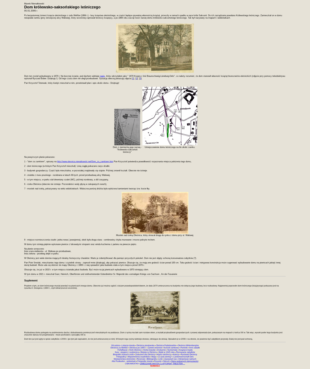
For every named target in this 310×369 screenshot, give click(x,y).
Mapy (154, 357)
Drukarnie (161, 350)
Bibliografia (151, 359)
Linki (160, 359)
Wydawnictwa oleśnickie (125, 359)
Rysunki (157, 361)
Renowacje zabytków (185, 352)
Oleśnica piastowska (145, 345)
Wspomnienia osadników (139, 357)
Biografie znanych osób (123, 354)
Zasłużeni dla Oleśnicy (145, 354)
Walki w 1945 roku (167, 352)
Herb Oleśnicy (135, 350)
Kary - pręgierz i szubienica (127, 352)
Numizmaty (172, 350)
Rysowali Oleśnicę (188, 354)
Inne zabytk (194, 348)
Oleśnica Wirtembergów (188, 345)
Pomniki (184, 348)
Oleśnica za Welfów (119, 348)
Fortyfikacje (123, 350)
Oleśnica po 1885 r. (137, 348)
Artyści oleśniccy (164, 354)
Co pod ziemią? (165, 357)
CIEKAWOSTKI (132, 364)
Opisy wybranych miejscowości (184, 361)
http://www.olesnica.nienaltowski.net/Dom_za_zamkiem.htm (85, 161)
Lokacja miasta (128, 345)
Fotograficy (121, 357)
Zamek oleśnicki (155, 348)
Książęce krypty (186, 350)
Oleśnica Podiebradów (166, 345)
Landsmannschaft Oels (183, 357)
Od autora (116, 345)
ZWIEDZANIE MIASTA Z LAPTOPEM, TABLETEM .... (162, 364)
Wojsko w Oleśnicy (148, 352)
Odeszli (166, 361)
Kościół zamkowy (171, 348)
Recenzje (141, 359)
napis (102, 76)
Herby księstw (149, 350)
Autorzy (176, 354)
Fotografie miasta (145, 361)
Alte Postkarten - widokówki (124, 361)
